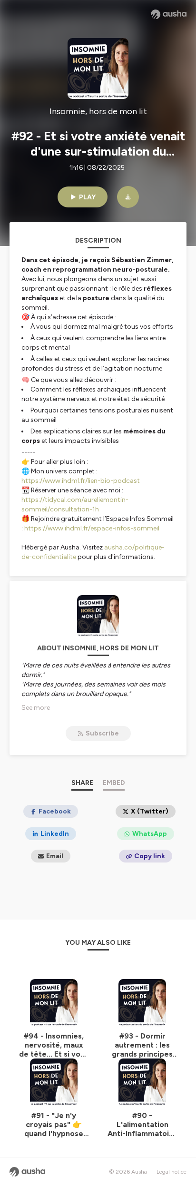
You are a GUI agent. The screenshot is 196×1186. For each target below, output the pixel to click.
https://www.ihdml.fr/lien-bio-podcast (80, 481)
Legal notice (171, 1171)
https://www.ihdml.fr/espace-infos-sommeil (91, 528)
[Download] (128, 197)
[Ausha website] (168, 14)
